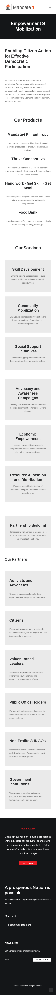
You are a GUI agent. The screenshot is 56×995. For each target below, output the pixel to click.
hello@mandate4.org (19, 925)
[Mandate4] (20, 7)
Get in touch (28, 863)
